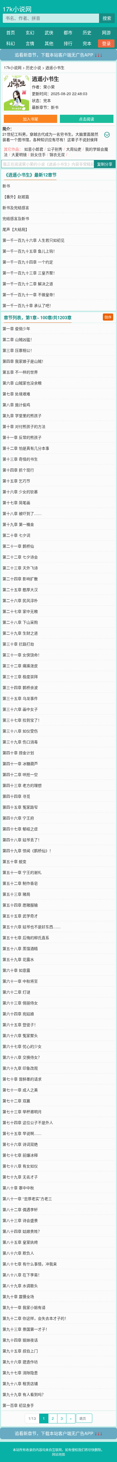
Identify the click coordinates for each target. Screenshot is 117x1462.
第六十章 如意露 (16, 970)
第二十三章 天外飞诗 (20, 567)
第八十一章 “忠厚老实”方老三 (27, 1198)
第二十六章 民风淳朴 (20, 600)
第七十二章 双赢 (16, 1100)
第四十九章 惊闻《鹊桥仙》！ (27, 850)
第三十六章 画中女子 (20, 709)
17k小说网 (17, 8)
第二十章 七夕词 (16, 535)
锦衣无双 (57, 154)
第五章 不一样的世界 (20, 372)
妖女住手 (38, 154)
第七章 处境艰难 (16, 393)
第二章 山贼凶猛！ (18, 339)
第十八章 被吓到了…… (22, 513)
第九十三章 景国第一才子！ (25, 1329)
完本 (87, 43)
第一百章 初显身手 (18, 1405)
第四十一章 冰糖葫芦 (20, 763)
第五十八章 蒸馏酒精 (20, 948)
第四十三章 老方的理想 (22, 785)
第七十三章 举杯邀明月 (22, 1111)
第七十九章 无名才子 (20, 1176)
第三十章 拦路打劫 (18, 644)
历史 (87, 32)
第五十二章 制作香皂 (20, 883)
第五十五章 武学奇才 (20, 915)
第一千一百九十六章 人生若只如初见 (33, 240)
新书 (55, 107)
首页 (10, 32)
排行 (68, 43)
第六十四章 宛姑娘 (18, 1013)
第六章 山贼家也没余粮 (22, 383)
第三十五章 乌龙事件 (20, 698)
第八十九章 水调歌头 (20, 1285)
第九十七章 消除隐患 (20, 1372)
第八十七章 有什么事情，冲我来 (29, 1264)
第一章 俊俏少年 (16, 328)
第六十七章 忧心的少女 (22, 1046)
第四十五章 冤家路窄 (20, 807)
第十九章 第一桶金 (18, 524)
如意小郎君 (33, 149)
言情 (30, 43)
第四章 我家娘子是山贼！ (23, 361)
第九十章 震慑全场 (18, 1296)
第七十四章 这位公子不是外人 (27, 1122)
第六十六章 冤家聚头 (20, 1035)
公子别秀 (54, 149)
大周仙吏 (73, 149)
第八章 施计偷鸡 (16, 404)
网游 (106, 32)
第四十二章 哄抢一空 (20, 774)
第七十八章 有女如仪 (20, 1166)
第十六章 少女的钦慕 (20, 491)
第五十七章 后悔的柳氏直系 (25, 937)
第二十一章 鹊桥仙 (18, 546)
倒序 (108, 316)
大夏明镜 (19, 154)
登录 (106, 43)
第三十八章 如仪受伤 (20, 731)
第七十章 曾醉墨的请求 (22, 1079)
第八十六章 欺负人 (18, 1253)
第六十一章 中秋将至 (20, 981)
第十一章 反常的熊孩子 (22, 437)
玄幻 (30, 32)
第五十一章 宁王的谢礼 (22, 872)
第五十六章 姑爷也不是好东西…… (31, 926)
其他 (49, 43)
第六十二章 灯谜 (16, 992)
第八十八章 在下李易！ (22, 1274)
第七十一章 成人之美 (20, 1089)
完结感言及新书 (15, 218)
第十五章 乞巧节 (16, 480)
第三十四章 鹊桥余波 (20, 687)
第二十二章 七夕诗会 (20, 557)
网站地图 (58, 1454)
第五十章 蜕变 (14, 861)
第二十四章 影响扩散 (20, 578)
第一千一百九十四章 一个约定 (27, 262)
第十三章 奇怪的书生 (20, 459)
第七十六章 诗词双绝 (20, 1144)
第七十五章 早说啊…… (22, 1133)
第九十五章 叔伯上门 (20, 1351)
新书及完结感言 (15, 207)
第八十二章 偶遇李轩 (20, 1209)
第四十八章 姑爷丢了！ (22, 839)
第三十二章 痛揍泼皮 (20, 665)
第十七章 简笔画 (16, 502)
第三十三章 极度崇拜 (20, 676)
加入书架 (30, 119)
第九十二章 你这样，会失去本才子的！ (35, 1318)
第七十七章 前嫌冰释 (20, 1155)
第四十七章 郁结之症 (20, 828)
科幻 (10, 43)
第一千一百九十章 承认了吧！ (27, 305)
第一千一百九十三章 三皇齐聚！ (29, 272)
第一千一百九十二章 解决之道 (27, 283)
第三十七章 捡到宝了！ (22, 720)
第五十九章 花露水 (18, 959)
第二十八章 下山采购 (20, 622)
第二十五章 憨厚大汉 (20, 589)
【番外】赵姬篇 (15, 196)
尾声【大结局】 (15, 229)
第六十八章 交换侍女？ (22, 1057)
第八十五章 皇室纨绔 (20, 1242)
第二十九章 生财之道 (20, 633)
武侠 (49, 32)
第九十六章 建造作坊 (20, 1361)
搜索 (107, 18)
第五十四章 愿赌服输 (20, 905)
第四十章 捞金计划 (18, 752)
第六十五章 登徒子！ (20, 1024)
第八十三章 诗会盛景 (20, 1220)
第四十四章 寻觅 (16, 796)
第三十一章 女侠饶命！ (22, 654)
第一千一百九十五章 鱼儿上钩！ (29, 251)
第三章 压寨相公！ (18, 350)
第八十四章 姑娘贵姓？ (22, 1231)
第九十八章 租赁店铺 (20, 1383)
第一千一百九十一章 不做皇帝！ (29, 294)
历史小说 (33, 67)
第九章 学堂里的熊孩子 (22, 415)
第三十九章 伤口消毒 (20, 741)
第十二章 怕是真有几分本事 (25, 448)
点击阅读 (86, 119)
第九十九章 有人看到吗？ (23, 1394)
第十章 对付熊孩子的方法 (23, 426)
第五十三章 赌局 (16, 894)
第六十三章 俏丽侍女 (20, 1002)
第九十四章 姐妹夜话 (20, 1340)
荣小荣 (49, 86)
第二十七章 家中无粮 (20, 611)
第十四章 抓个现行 (18, 470)
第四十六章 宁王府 (18, 818)
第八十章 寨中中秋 (18, 1187)
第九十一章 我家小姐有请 (23, 1307)
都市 (68, 32)
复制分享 (104, 164)
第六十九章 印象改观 (20, 1068)
